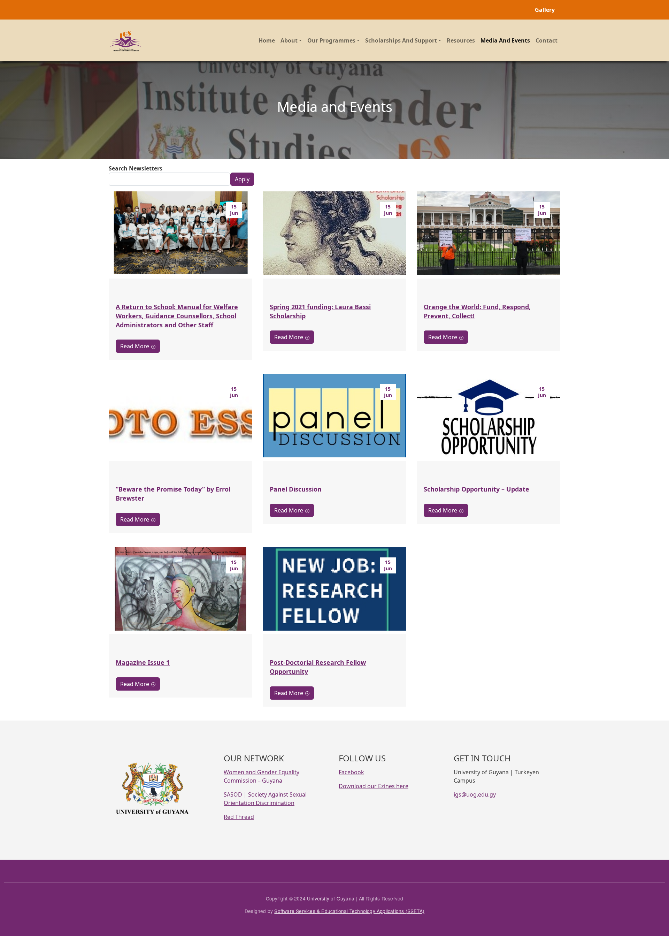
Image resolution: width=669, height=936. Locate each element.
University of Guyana (330, 898)
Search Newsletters (135, 168)
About (289, 40)
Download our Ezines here (373, 786)
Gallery (545, 10)
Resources (461, 40)
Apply (242, 179)
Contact (547, 40)
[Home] (126, 40)
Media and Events (505, 40)
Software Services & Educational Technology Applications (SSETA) (349, 910)
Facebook (351, 772)
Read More (134, 346)
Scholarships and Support (401, 40)
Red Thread (239, 817)
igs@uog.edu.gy (475, 794)
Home (267, 40)
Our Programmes (331, 40)
